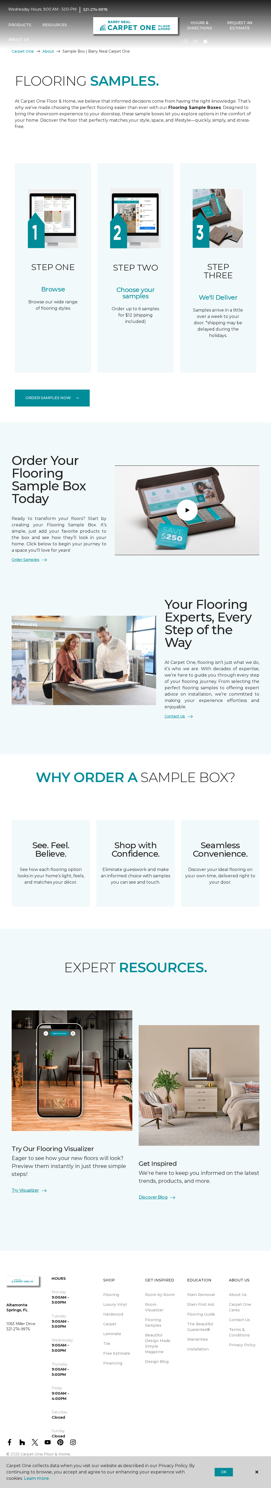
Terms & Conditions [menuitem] (239, 1332)
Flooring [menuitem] (111, 1294)
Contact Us (175, 716)
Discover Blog (153, 1197)
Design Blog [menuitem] (157, 1361)
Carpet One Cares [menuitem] (240, 1307)
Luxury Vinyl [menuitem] (115, 1304)
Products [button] (19, 24)
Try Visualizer (25, 1190)
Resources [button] (54, 24)
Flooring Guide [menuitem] (201, 1314)
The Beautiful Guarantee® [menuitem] (200, 1327)
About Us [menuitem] (238, 1294)
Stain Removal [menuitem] (201, 1294)
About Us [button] (18, 39)
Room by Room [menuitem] (160, 1294)
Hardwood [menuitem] (113, 1314)
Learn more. (36, 1478)
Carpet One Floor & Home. (46, 1454)
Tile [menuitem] (106, 1343)
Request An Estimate (239, 25)
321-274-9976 (95, 9)
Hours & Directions (199, 25)
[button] (185, 42)
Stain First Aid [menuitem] (200, 1304)
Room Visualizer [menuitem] (154, 1307)
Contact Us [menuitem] (239, 1319)
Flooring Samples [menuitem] (153, 1322)
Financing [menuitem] (112, 1363)
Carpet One (23, 51)
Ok (224, 1471)
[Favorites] (196, 42)
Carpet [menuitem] (109, 1324)
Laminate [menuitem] (112, 1333)
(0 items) (205, 41)
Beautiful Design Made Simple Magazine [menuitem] (157, 1343)
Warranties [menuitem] (197, 1339)
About (48, 51)
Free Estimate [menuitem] (116, 1353)
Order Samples (25, 559)
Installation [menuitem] (198, 1349)
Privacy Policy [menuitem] (242, 1345)
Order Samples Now (48, 397)
